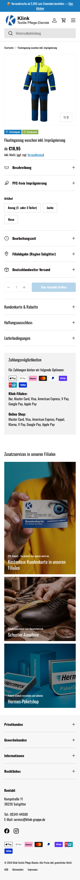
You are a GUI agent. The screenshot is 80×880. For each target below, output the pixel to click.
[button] (63, 20)
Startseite (9, 47)
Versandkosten (35, 154)
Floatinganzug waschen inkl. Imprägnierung (37, 47)
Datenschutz (17, 869)
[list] (40, 89)
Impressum (33, 869)
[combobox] (40, 33)
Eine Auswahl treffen (53, 287)
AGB (6, 869)
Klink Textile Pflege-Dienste (25, 862)
